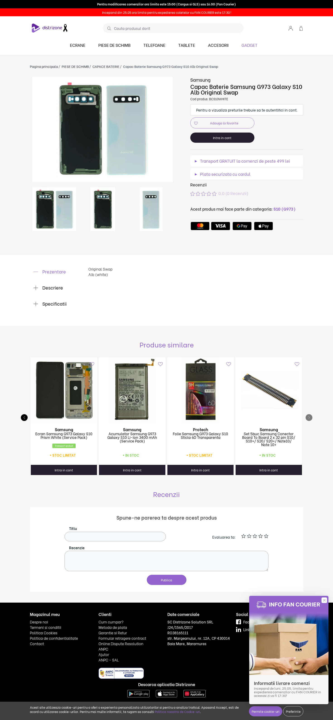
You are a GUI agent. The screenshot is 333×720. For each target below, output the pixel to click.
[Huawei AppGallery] (194, 693)
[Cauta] (107, 28)
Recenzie (76, 547)
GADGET (249, 45)
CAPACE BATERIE (105, 66)
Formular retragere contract (122, 638)
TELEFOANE (154, 45)
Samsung (200, 79)
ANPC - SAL (109, 659)
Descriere (52, 287)
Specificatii (54, 303)
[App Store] (166, 693)
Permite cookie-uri (266, 711)
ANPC (103, 648)
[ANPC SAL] (121, 672)
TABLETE (186, 45)
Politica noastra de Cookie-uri (177, 711)
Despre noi (39, 621)
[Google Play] (138, 693)
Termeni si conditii (45, 627)
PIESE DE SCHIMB (114, 45)
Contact (37, 643)
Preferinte (293, 711)
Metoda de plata (113, 627)
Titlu (73, 528)
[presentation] (309, 417)
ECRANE (77, 45)
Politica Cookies (43, 632)
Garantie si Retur (113, 632)
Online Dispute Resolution (121, 643)
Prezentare (53, 271)
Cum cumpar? (111, 621)
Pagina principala (44, 66)
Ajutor (104, 654)
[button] (290, 28)
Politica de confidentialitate (54, 638)
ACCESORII (218, 45)
